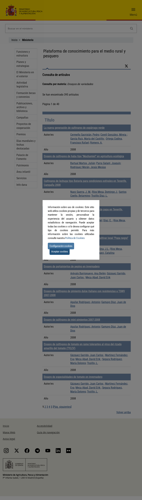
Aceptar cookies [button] (59, 251)
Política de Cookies (75, 238)
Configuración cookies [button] (61, 246)
